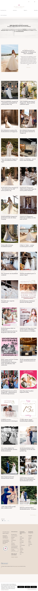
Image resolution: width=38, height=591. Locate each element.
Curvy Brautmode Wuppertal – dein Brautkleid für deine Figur (9, 160)
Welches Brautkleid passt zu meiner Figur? (28, 274)
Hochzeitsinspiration (23, 445)
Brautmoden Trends (4, 100)
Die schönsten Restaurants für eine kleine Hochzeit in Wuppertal (27, 132)
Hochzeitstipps (22, 157)
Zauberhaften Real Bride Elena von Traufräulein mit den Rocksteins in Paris (27, 479)
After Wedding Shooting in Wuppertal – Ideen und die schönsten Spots (27, 103)
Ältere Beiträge (33, 515)
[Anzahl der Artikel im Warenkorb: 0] (35, 2)
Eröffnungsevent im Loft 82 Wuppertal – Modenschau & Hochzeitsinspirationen (9, 392)
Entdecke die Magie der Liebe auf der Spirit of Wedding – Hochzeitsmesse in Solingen (28, 330)
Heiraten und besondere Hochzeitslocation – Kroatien (28, 508)
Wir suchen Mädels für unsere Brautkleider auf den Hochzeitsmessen (9, 449)
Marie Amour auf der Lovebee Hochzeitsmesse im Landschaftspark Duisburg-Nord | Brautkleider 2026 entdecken (9, 362)
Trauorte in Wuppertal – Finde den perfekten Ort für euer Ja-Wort (28, 218)
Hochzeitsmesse (22, 299)
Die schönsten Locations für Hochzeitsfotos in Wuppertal (9, 131)
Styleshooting (26, 100)
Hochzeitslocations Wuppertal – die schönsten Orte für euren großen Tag (9, 189)
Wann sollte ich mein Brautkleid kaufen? (7, 245)
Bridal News (3, 389)
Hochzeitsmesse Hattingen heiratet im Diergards (27, 301)
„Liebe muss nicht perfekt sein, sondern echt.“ (8, 507)
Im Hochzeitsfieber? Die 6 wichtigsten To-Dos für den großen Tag (27, 449)
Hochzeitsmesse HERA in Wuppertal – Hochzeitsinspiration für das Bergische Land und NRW (9, 330)
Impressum (2, 589)
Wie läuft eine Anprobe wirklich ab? (7, 301)
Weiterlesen (28, 67)
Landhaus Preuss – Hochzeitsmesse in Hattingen (9, 420)
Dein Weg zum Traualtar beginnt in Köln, (27, 391)
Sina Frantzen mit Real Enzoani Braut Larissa (7, 477)
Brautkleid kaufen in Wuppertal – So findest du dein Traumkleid (28, 52)
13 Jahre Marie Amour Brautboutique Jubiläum (26, 420)
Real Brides (9, 475)
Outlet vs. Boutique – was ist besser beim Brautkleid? (28, 159)
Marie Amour (26, 49)
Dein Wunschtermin (5, 563)
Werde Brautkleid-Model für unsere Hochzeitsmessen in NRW (28, 361)
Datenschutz (7, 589)
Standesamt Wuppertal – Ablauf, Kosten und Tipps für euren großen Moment (28, 189)
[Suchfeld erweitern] (28, 2)
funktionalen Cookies (17, 566)
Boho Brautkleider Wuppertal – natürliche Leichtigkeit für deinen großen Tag (9, 103)
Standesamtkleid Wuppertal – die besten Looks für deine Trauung (9, 218)
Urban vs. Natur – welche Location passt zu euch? (27, 245)
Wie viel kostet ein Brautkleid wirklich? (9, 274)
